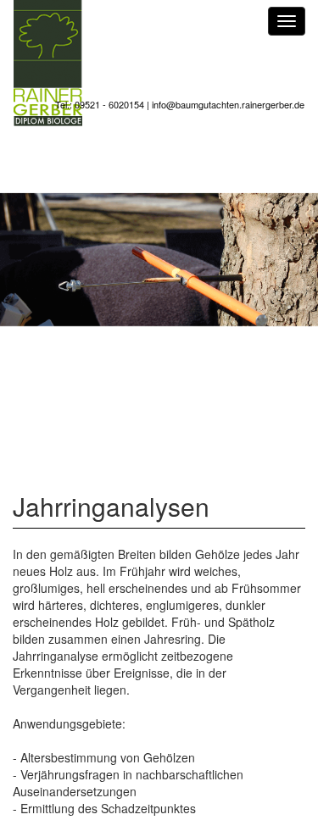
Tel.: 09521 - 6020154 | (103, 104)
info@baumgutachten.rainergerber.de (228, 104)
